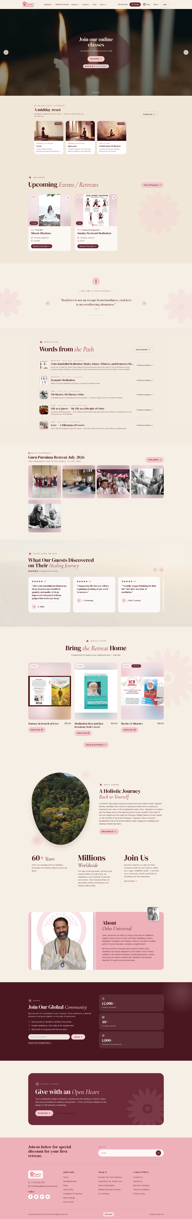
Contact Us (138, 1177)
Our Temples (103, 1194)
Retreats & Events (62, 4)
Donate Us (137, 1181)
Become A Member (141, 1185)
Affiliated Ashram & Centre (109, 1189)
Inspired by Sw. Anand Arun (110, 1181)
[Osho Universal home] (28, 4)
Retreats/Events (70, 1181)
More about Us (108, 831)
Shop (65, 1185)
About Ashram (108, 65)
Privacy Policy (139, 1194)
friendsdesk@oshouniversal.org (44, 1186)
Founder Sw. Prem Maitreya (110, 1177)
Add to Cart (35, 730)
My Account (68, 1202)
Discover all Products (94, 745)
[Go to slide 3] (98, 92)
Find (94, 4)
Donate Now (43, 1113)
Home (65, 1177)
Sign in (156, 4)
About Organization (106, 1185)
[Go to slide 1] (93, 92)
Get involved (129, 881)
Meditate (47, 4)
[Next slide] (186, 52)
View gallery (153, 460)
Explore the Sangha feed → (39, 1043)
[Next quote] (144, 303)
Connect (85, 4)
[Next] (161, 569)
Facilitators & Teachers (72, 1194)
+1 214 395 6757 (38, 1182)
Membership (123, 4)
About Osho (68, 1189)
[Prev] (155, 569)
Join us (77, 1037)
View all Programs (151, 185)
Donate (136, 4)
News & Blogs (69, 1198)
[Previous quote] (47, 303)
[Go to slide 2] (96, 92)
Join (165, 4)
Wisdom (74, 4)
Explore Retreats (85, 65)
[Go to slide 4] (100, 92)
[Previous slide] (6, 52)
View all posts (141, 349)
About (102, 4)
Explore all (147, 114)
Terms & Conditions (141, 1189)
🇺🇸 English (108, 1214)
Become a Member (65, 1113)
